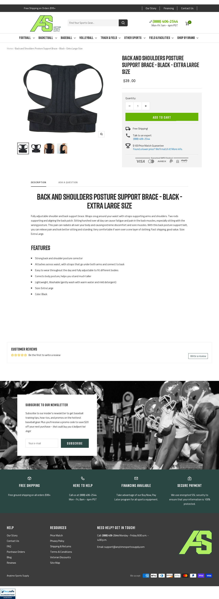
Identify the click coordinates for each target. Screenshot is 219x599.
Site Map (55, 563)
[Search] (123, 22)
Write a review (198, 356)
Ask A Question (68, 182)
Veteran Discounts (60, 557)
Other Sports (133, 37)
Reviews (11, 563)
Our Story (151, 8)
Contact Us (187, 8)
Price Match (56, 535)
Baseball (66, 37)
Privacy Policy (57, 541)
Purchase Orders (16, 552)
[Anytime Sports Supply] (45, 23)
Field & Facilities (159, 37)
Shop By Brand (186, 37)
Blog (9, 557)
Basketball (46, 37)
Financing (169, 8)
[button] (7, 594)
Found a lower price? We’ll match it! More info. (158, 149)
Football (25, 37)
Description (38, 182)
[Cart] (187, 23)
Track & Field (109, 37)
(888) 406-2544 (165, 21)
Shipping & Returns (60, 546)
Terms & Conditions (61, 552)
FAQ (9, 546)
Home (10, 48)
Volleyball (86, 37)
